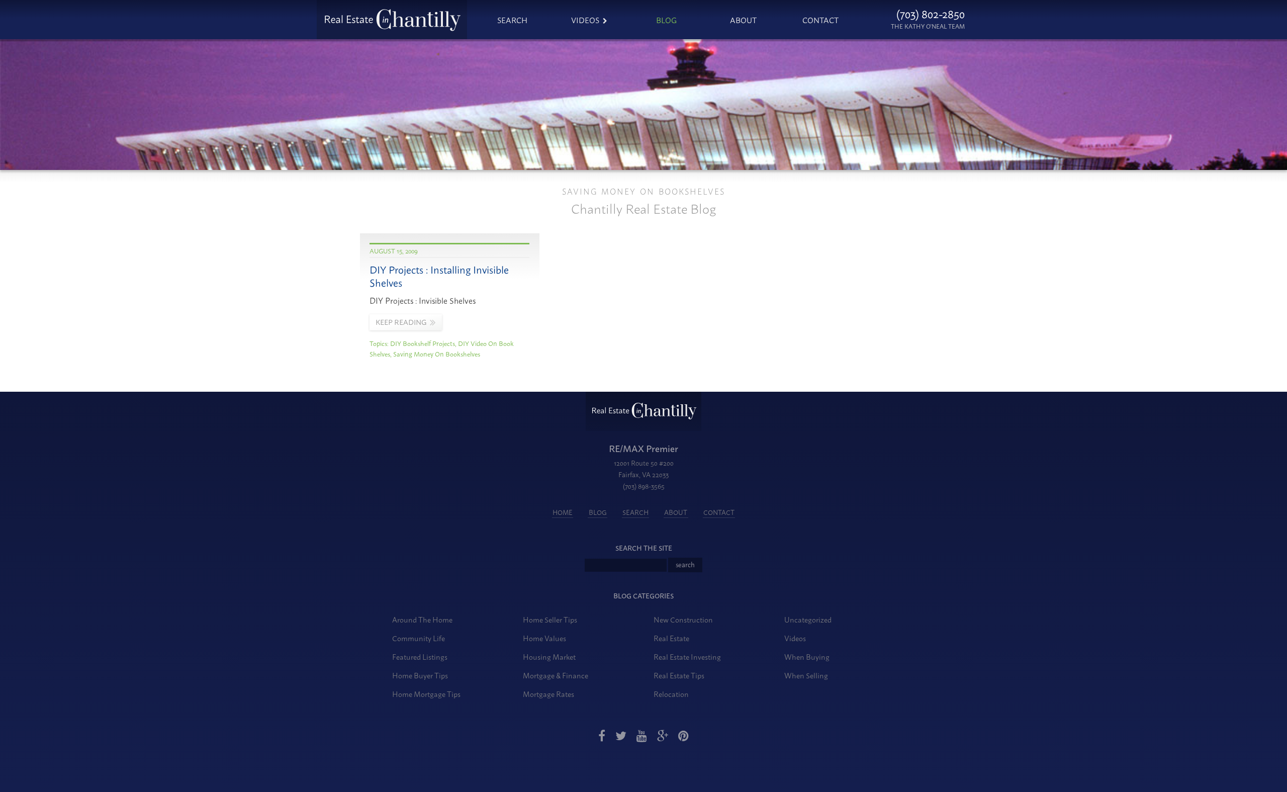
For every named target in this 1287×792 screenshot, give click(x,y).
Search (512, 19)
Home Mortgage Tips (426, 693)
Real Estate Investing (687, 656)
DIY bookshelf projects (422, 342)
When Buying (807, 656)
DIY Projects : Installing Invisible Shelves (439, 276)
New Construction (683, 619)
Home (563, 511)
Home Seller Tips (550, 619)
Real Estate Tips (679, 675)
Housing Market (549, 656)
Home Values (544, 638)
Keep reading (401, 322)
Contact (820, 19)
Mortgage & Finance (555, 675)
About (743, 19)
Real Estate (671, 638)
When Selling (806, 675)
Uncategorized (808, 619)
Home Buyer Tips (420, 675)
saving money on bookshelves (436, 353)
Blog (666, 19)
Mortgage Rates (548, 693)
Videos (585, 19)
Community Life (418, 638)
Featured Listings (419, 656)
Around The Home (422, 619)
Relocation (671, 693)
